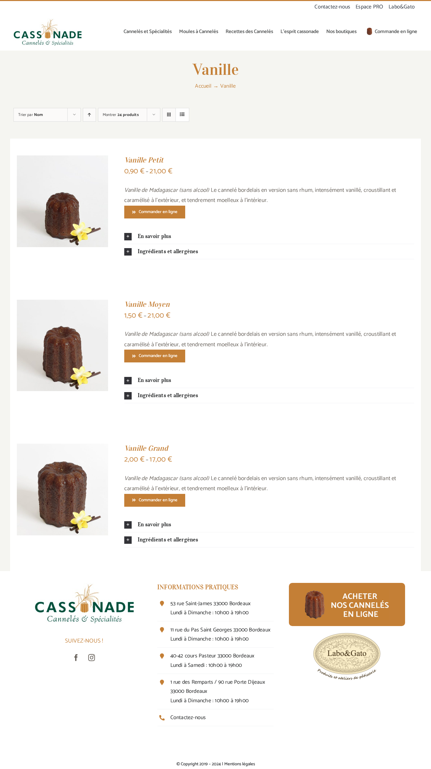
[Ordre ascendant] (89, 115)
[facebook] (76, 658)
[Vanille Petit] (62, 160)
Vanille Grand (146, 448)
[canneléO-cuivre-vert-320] (47, 21)
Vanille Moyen (147, 304)
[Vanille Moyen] (62, 304)
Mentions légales (239, 764)
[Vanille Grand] (62, 448)
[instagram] (92, 658)
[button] (269, 236)
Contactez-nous (188, 717)
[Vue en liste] (182, 114)
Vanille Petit (143, 160)
